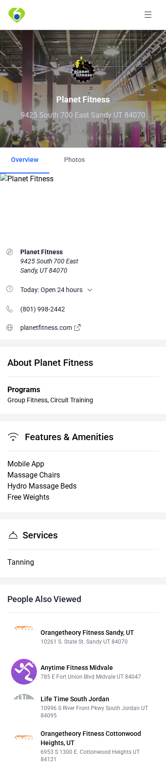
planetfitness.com (46, 327)
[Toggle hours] (89, 289)
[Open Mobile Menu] (148, 14)
